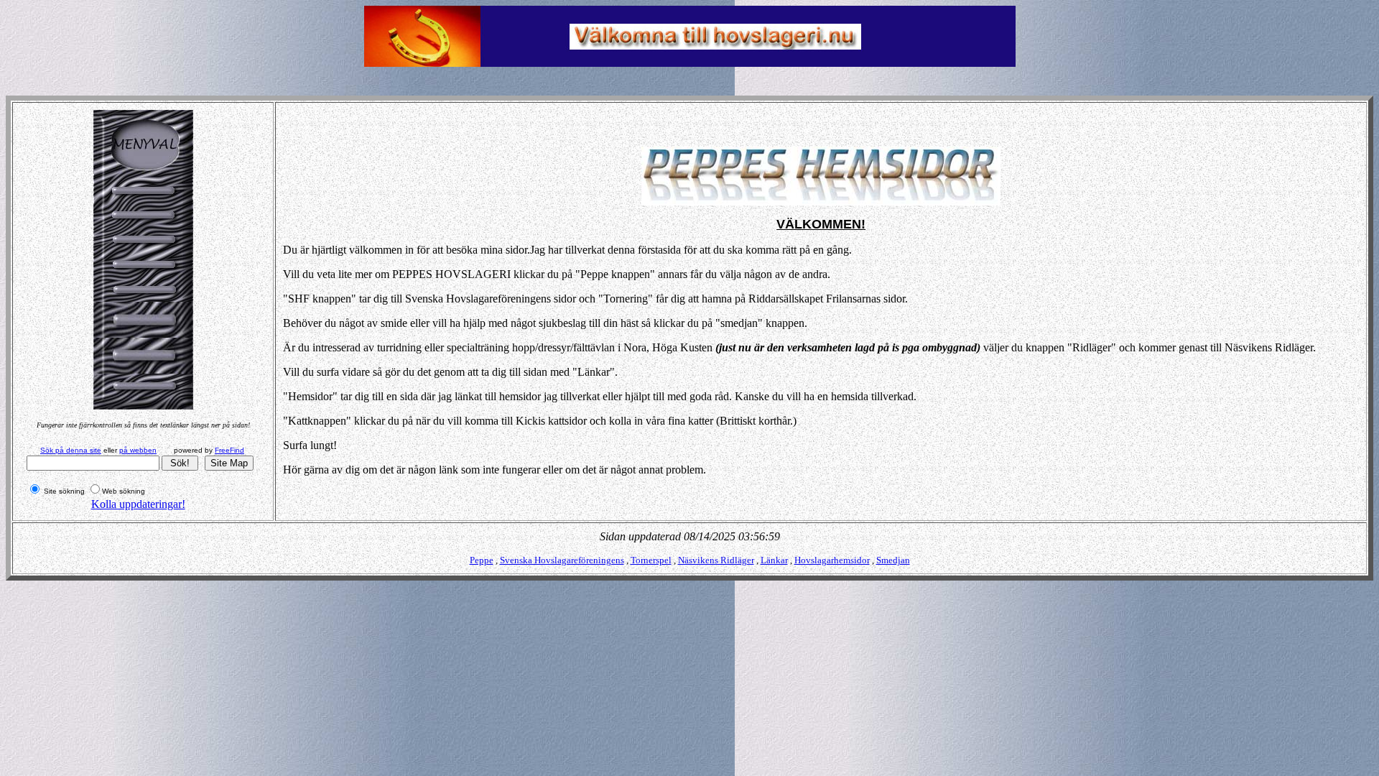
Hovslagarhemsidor (832, 560)
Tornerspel (651, 560)
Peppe (481, 560)
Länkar (774, 560)
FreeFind (229, 450)
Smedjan (893, 560)
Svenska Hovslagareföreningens (562, 560)
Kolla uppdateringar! (138, 504)
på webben (138, 450)
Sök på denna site (70, 450)
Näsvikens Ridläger (716, 560)
